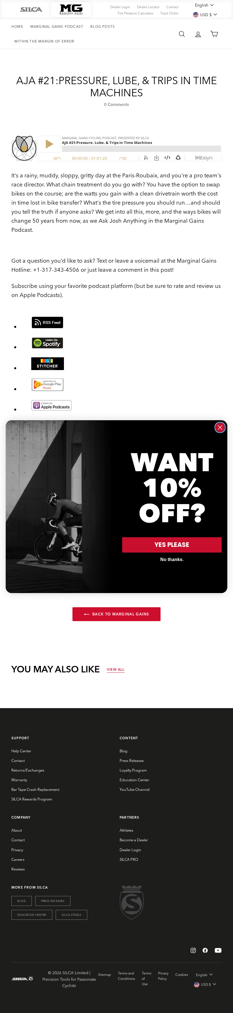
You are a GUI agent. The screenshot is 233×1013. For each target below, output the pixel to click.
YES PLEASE (172, 544)
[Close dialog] (220, 427)
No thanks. (172, 559)
